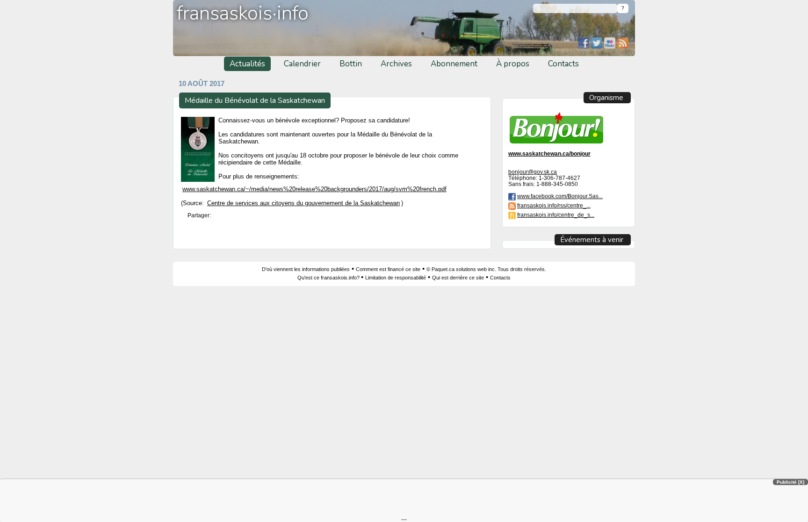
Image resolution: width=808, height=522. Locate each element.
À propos (512, 63)
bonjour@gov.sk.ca (532, 172)
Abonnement (454, 63)
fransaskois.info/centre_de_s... (555, 215)
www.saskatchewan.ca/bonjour (549, 153)
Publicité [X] (790, 482)
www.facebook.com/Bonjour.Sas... (560, 196)
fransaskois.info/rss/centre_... (554, 205)
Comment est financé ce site (388, 269)
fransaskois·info (243, 13)
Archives (396, 63)
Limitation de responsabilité (395, 277)
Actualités (247, 63)
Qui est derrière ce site (458, 277)
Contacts (563, 63)
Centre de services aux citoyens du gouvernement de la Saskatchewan (303, 203)
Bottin (350, 63)
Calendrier (302, 63)
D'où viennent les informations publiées (306, 269)
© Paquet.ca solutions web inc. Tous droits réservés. (486, 269)
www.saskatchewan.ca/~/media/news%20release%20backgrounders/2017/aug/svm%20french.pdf (314, 189)
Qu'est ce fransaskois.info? (329, 277)
